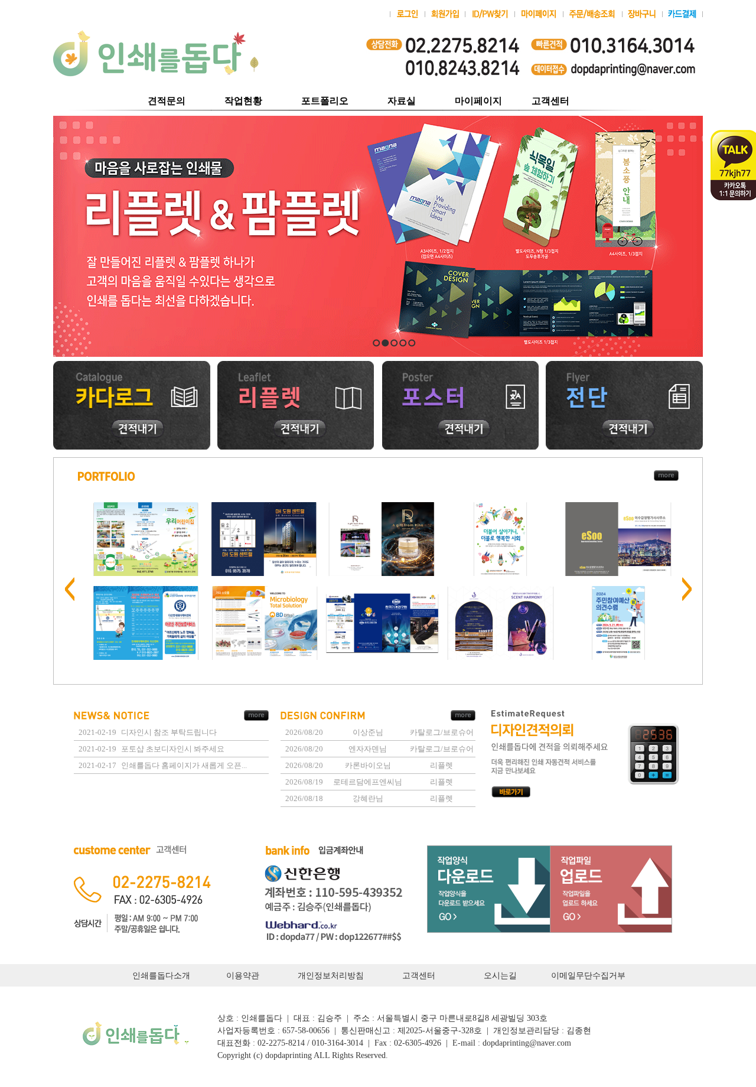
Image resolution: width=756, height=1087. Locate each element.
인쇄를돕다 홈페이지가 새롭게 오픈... (184, 765)
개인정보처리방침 (331, 975)
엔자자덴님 (367, 748)
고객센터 (550, 101)
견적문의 (166, 101)
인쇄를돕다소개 (161, 975)
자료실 (397, 101)
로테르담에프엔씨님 (367, 781)
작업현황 (243, 101)
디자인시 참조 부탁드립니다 (169, 732)
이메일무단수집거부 (588, 975)
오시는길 (500, 975)
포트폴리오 (324, 101)
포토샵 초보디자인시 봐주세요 (172, 748)
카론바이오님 (368, 765)
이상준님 (368, 732)
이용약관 (242, 975)
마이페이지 (478, 101)
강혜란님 (368, 798)
